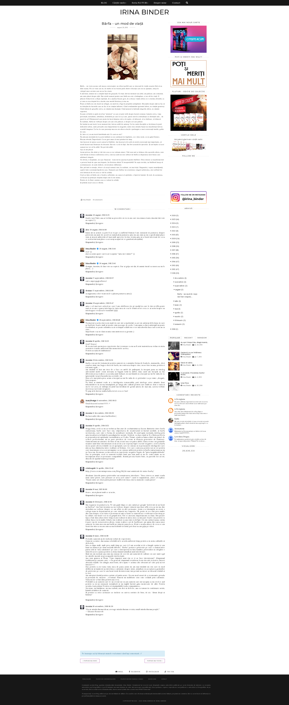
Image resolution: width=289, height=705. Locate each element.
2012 (175, 269)
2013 (175, 265)
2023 (174, 227)
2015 (175, 258)
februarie (180, 320)
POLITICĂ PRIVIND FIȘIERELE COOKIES (132, 679)
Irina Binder (91, 249)
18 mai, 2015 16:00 (100, 489)
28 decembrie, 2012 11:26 (103, 360)
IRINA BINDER (144, 12)
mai (177, 309)
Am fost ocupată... (184, 297)
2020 (175, 238)
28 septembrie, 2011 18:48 (109, 320)
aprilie (178, 313)
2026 (174, 215)
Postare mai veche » (154, 661)
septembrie (180, 286)
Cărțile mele (119, 2)
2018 (175, 246)
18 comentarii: (98, 200)
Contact (176, 2)
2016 (175, 254)
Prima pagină (86, 679)
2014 (175, 261)
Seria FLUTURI (139, 2)
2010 (174, 329)
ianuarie (179, 324)
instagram (153, 672)
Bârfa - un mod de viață (187, 294)
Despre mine (160, 2)
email (120, 672)
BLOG (104, 2)
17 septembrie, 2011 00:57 (103, 278)
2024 (174, 223)
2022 (174, 231)
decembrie (180, 278)
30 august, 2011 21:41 (107, 249)
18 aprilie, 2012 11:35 (101, 341)
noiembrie (180, 282)
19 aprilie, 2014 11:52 (101, 426)
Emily (176, 419)
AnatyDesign (91, 400)
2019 (175, 242)
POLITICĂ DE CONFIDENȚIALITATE (106, 679)
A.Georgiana (179, 399)
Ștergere (99, 223)
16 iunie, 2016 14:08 (100, 536)
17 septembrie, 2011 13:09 (103, 291)
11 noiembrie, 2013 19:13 (106, 400)
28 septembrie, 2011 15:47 (103, 303)
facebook (135, 672)
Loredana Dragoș (181, 437)
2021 (174, 235)
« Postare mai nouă (90, 661)
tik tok (170, 672)
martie (178, 316)
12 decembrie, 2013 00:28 (103, 413)
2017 (174, 250)
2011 (175, 273)
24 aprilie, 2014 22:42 (105, 468)
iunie (178, 305)
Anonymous (179, 429)
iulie (177, 301)
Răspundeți (90, 223)
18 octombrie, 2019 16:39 (103, 606)
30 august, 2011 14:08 (98, 230)
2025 (175, 219)
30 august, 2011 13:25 (101, 215)
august (179, 290)
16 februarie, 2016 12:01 (102, 502)
